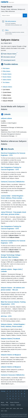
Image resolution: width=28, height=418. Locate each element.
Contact (18, 404)
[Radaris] (4, 2)
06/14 (21, 408)
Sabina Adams (7, 79)
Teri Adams (6, 82)
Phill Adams (6, 68)
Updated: (3, 408)
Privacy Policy (4, 404)
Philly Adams (6, 71)
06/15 (18, 408)
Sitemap (3, 391)
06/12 (5, 410)
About (2, 402)
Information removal (9, 57)
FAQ (7, 402)
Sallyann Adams (7, 87)
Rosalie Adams (7, 74)
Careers (12, 404)
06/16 (14, 408)
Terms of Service (14, 402)
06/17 (11, 408)
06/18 (7, 408)
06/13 (2, 410)
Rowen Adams (7, 77)
